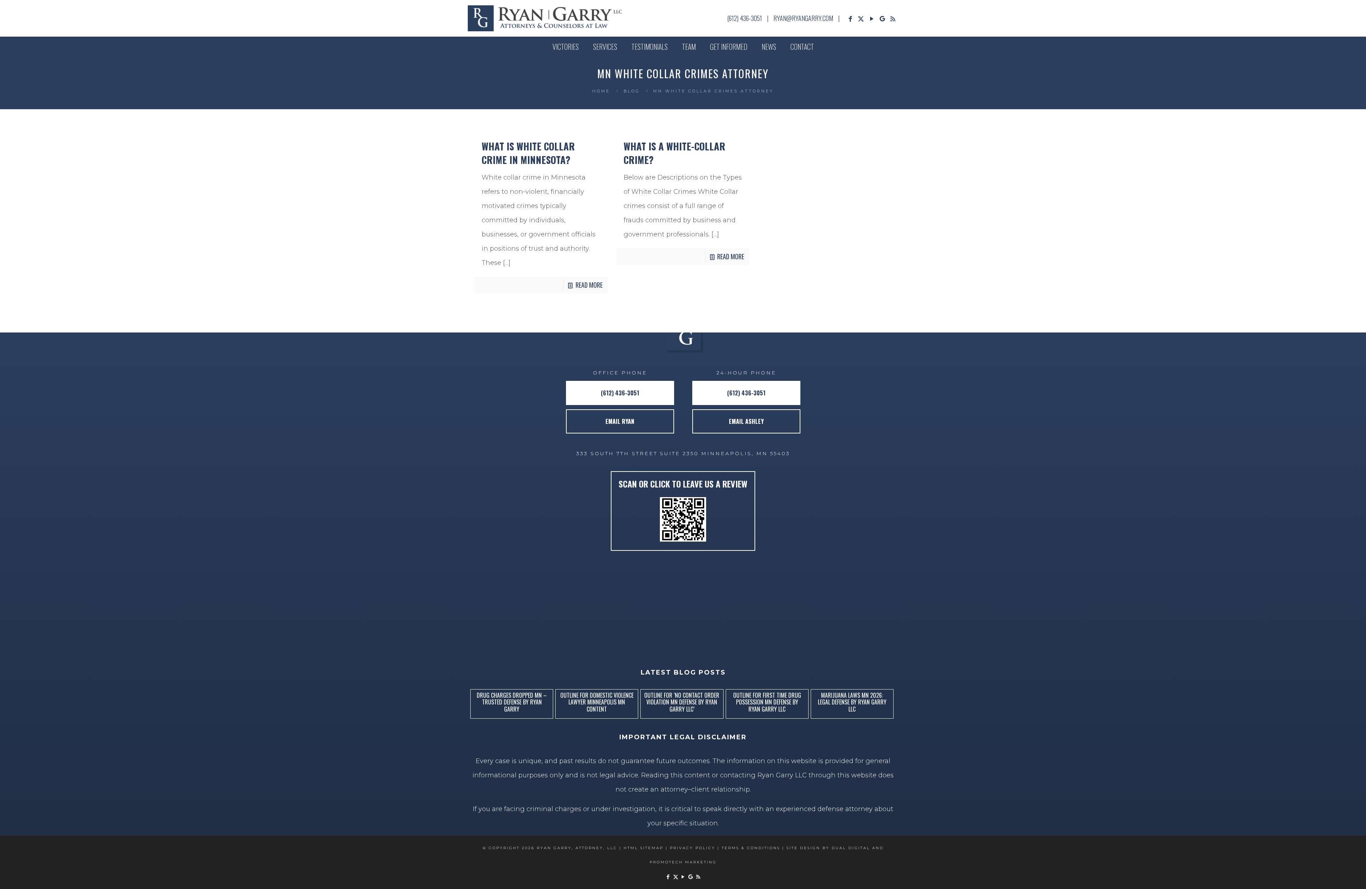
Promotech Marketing (683, 862)
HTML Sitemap (643, 848)
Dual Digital (851, 848)
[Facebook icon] (850, 19)
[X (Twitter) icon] (861, 19)
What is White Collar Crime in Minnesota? (528, 153)
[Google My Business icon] (882, 19)
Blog (632, 91)
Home (601, 91)
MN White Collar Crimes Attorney (713, 91)
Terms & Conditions (751, 848)
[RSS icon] (893, 19)
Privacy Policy (692, 848)
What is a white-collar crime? (674, 153)
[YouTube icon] (871, 19)
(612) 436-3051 (744, 18)
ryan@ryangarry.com (803, 18)
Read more (589, 284)
